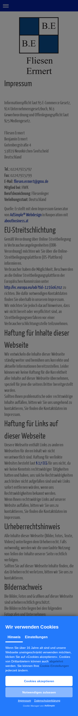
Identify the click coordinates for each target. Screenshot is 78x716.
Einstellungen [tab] (36, 637)
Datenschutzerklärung (47, 700)
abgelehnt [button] (56, 661)
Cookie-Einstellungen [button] (54, 666)
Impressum (24, 700)
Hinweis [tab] (14, 637)
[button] (39, 681)
